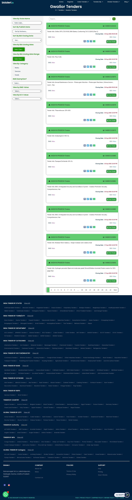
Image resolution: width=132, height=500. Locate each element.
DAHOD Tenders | (92, 332)
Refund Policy (109, 498)
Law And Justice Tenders (111, 361)
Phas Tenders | (34, 442)
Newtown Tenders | (112, 417)
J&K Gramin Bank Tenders (106, 373)
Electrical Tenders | (26, 386)
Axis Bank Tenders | (10, 370)
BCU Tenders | (46, 332)
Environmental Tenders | (12, 348)
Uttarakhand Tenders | (67, 311)
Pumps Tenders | (9, 457)
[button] (85, 41)
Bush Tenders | (44, 382)
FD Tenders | (8, 336)
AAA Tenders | (8, 382)
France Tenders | (98, 404)
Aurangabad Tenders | (54, 323)
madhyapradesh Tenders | (117, 308)
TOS (117, 498)
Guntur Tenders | (21, 320)
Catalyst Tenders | (96, 382)
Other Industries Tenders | (73, 358)
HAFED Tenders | (45, 336)
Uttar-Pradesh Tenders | (84, 311)
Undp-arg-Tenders (93, 445)
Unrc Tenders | (46, 442)
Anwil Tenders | (22, 432)
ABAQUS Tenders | (21, 382)
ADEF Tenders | (23, 429)
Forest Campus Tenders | (12, 445)
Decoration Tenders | (11, 386)
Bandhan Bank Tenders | (26, 370)
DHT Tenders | (81, 332)
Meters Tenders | (86, 348)
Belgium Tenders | (36, 404)
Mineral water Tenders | (115, 454)
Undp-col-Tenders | (59, 442)
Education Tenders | (121, 358)
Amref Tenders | (97, 429)
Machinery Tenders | (72, 348)
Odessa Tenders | (35, 420)
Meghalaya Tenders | (99, 308)
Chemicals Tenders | (66, 345)
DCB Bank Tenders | (103, 370)
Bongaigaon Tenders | (11, 323)
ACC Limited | (8, 332)
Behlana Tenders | (80, 323)
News (37, 472)
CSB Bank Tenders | (58, 370)
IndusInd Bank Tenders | (54, 373)
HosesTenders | (100, 454)
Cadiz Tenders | (35, 417)
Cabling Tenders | (82, 382)
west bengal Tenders (100, 311)
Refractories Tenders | (24, 457)
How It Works (102, 475)
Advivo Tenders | (47, 432)
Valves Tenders (81, 457)
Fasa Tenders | (71, 417)
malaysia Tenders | (62, 407)
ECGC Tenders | (118, 332)
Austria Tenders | (22, 404)
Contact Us (39, 478)
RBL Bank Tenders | (10, 373)
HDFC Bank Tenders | (73, 370)
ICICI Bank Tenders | (88, 370)
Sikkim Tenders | (9, 311)
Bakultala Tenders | (64, 320)
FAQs (77, 498)
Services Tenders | (10, 395)
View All (27, 303)
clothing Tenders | (36, 454)
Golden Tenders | (83, 417)
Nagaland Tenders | (43, 308)
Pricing (100, 472)
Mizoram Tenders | (29, 308)
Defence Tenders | (26, 358)
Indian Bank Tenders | (89, 373)
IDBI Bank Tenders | (117, 370)
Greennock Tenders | (97, 417)
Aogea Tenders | (34, 432)
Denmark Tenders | (73, 404)
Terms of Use (71, 471)
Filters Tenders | (77, 454)
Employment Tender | (95, 361)
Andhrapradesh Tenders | (12, 308)
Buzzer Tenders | (56, 382)
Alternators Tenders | (11, 345)
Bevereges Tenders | (51, 345)
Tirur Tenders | (67, 323)
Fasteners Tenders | (28, 348)
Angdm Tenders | (9, 432)
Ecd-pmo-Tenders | (78, 445)
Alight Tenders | (49, 429)
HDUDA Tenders (57, 336)
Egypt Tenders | (86, 404)
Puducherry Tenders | (70, 308)
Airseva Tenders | (34, 332)
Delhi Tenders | (47, 417)
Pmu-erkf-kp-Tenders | (45, 445)
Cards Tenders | (23, 454)
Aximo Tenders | (61, 429)
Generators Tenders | (43, 348)
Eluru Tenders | (9, 320)
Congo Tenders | (9, 442)
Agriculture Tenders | (62, 361)
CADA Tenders (70, 332)
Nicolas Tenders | (10, 420)
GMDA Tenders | (33, 336)
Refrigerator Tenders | (100, 348)
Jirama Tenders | (22, 442)
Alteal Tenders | (73, 429)
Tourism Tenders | (80, 345)
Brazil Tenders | (48, 404)
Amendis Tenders (59, 432)
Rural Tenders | (108, 358)
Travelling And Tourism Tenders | (29, 361)
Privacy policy (85, 498)
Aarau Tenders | (9, 417)
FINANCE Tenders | (20, 336)
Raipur (90, 323)
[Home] (56, 10)
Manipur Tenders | (85, 308)
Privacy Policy (71, 474)
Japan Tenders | (36, 407)
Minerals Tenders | (37, 345)
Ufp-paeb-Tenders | (101, 442)
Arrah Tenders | (40, 323)
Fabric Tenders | (53, 386)
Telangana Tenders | (38, 311)
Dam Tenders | (109, 382)
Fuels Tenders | (89, 454)
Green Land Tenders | (11, 407)
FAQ (99, 469)
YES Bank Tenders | (24, 373)
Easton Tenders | (59, 417)
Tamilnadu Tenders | (23, 311)
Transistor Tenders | (54, 457)
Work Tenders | (23, 395)
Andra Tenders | (121, 429)
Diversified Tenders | (108, 345)
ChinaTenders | (60, 404)
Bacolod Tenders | (22, 417)
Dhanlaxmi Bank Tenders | (71, 373)
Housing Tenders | (39, 358)
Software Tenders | (39, 457)
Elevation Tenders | (40, 386)
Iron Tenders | (24, 345)
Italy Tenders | (24, 407)
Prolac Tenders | (87, 442)
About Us (38, 469)
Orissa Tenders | (56, 308)
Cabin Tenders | (58, 332)
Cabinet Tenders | (69, 382)
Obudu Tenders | (22, 420)
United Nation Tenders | (62, 445)
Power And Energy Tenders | (92, 358)
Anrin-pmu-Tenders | (29, 445)
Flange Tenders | (66, 386)
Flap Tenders (77, 386)
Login (122, 498)
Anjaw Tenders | (94, 320)
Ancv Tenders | (109, 429)
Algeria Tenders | (9, 404)
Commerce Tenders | (11, 358)
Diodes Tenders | (49, 454)
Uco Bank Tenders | (38, 373)
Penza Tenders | (61, 420)
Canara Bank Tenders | (43, 370)
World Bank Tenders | (116, 442)
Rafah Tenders (73, 420)
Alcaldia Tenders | (36, 429)
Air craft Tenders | (10, 454)
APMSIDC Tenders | (21, 332)
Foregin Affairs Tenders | (55, 358)
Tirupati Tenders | (34, 320)
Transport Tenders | (10, 361)
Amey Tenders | (85, 429)
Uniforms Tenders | (68, 457)
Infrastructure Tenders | (78, 361)
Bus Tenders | (33, 382)
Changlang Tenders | (108, 320)
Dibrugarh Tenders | (26, 323)
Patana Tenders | (49, 420)
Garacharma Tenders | (79, 320)
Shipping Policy (97, 498)
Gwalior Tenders (71, 10)
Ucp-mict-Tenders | (73, 442)
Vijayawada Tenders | (49, 320)
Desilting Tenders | (94, 345)
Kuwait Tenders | (49, 407)
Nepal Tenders (75, 407)
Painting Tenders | (58, 348)
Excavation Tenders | (63, 454)
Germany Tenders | (112, 404)
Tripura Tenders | (52, 311)
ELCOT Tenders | (105, 332)
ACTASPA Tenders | (10, 429)
